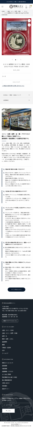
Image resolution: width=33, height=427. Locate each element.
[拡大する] (29, 20)
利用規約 (4, 386)
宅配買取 (4, 368)
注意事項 (6, 100)
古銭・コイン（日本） (8, 330)
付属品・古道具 (6, 347)
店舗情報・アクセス (7, 371)
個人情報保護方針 (7, 380)
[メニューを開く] (2, 6)
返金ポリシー (6, 389)
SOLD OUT (16, 82)
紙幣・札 (4, 336)
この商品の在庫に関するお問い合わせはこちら (13, 85)
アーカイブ (5, 353)
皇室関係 (4, 342)
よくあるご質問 (6, 374)
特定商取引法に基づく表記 (9, 377)
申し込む (8, 410)
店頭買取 (4, 366)
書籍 (3, 345)
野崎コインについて (7, 363)
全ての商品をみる (16, 289)
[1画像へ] (15, 59)
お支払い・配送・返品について (12, 95)
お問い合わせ (6, 383)
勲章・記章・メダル (7, 339)
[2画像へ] (17, 59)
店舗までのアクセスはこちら (10, 320)
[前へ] (12, 59)
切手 (3, 350)
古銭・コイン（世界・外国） (10, 333)
